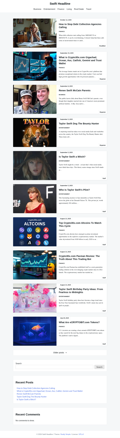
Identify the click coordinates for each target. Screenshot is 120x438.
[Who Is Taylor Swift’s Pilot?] (34, 198)
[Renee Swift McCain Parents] (34, 99)
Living (69, 9)
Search (19, 363)
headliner (102, 46)
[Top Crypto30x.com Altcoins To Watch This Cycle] (34, 231)
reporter (103, 79)
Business (37, 9)
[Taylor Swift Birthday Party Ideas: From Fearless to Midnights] (34, 298)
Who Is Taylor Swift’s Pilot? (74, 190)
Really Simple (65, 434)
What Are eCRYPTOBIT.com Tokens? (79, 322)
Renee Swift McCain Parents (74, 90)
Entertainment (49, 9)
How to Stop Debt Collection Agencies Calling (36, 388)
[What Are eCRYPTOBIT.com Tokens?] (34, 331)
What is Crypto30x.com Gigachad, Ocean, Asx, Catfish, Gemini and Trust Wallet (80, 60)
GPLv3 (81, 434)
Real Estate (79, 9)
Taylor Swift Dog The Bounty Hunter (79, 123)
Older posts (58, 352)
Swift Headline (60, 3)
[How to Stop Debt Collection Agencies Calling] (34, 33)
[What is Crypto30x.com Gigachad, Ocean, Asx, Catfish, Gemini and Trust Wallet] (34, 66)
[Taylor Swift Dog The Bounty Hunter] (34, 132)
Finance (61, 9)
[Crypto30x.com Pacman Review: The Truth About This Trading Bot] (34, 264)
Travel (88, 9)
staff (104, 178)
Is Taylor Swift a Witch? (72, 156)
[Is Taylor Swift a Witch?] (34, 165)
